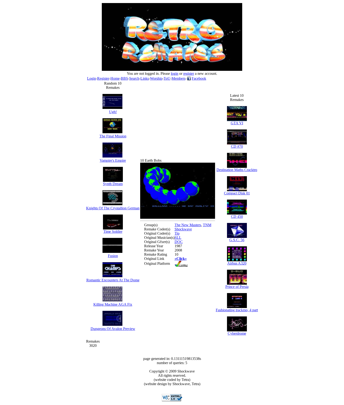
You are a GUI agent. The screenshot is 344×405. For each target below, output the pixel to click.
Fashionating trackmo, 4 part (237, 310)
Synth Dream (113, 184)
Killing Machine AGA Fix (112, 304)
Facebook (199, 78)
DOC (179, 242)
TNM (207, 225)
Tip (177, 233)
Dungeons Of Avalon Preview (113, 329)
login (174, 73)
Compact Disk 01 (237, 193)
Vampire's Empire (113, 160)
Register (103, 78)
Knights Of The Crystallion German (112, 208)
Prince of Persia (237, 287)
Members (178, 78)
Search (134, 78)
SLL (178, 238)
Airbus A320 (236, 263)
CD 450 (237, 217)
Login (91, 78)
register (188, 73)
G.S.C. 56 (236, 240)
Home (115, 78)
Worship (156, 78)
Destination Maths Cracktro (236, 170)
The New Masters (188, 225)
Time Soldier (112, 231)
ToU (167, 78)
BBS (124, 78)
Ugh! (113, 112)
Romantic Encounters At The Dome (112, 280)
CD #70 (237, 146)
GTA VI (237, 123)
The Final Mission (112, 136)
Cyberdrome (237, 333)
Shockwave (183, 229)
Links (144, 78)
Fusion (113, 256)
